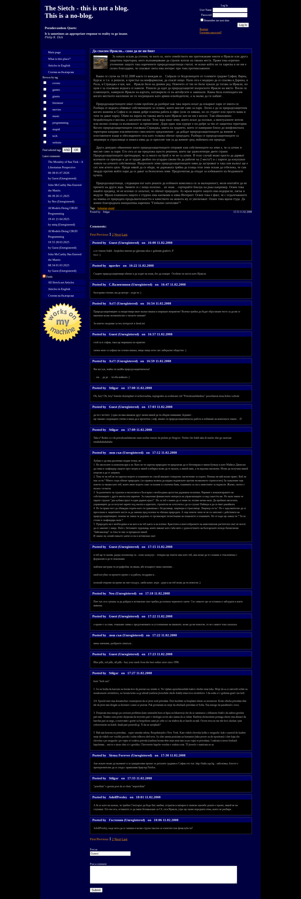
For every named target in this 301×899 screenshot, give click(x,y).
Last (124, 234)
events (56, 83)
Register (204, 29)
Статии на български (61, 72)
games (56, 89)
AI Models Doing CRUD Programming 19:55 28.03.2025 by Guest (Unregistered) (62, 239)
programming (60, 122)
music (55, 116)
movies (56, 109)
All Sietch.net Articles (61, 282)
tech (55, 136)
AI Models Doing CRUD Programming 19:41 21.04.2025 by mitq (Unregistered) (62, 216)
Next (117, 234)
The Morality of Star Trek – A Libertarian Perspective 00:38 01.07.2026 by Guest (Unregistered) (65, 170)
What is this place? (59, 59)
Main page (54, 52)
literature (57, 103)
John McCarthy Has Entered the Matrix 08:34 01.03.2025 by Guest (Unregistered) (65, 262)
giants (56, 96)
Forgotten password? (211, 32)
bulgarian (102, 208)
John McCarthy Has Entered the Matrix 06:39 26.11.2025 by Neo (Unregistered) (65, 193)
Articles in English (59, 65)
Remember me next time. (217, 20)
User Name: (206, 9)
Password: (206, 15)
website (56, 142)
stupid (56, 129)
